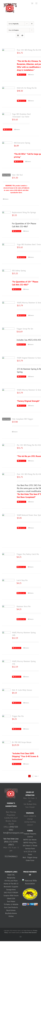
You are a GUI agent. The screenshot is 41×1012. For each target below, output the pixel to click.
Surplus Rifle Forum (11, 895)
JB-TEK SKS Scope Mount (21, 742)
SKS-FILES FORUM (11, 892)
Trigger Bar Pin (18, 716)
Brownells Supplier (11, 886)
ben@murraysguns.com (13, 832)
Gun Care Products (11, 907)
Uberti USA (11, 898)
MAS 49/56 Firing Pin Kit (27, 88)
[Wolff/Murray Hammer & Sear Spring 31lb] (8, 307)
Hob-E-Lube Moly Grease (22, 690)
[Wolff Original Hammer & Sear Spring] (8, 364)
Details (32, 74)
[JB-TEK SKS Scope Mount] (6, 744)
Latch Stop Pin (22, 580)
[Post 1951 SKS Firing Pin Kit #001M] (8, 477)
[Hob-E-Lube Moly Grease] (6, 694)
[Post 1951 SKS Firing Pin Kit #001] (8, 53)
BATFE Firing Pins (30, 842)
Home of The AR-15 (11, 883)
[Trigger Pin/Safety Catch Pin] (8, 557)
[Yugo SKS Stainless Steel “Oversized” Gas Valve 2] (8, 247)
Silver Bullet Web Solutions (29, 932)
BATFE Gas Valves (30, 839)
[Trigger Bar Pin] (6, 718)
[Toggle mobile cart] (32, 3)
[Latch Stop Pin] (8, 583)
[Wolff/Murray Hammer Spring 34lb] (6, 635)
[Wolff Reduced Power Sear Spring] (8, 528)
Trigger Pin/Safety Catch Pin (28, 554)
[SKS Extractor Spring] (7, 146)
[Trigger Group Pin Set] (8, 332)
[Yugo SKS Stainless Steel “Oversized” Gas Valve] (6, 116)
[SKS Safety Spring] (6, 276)
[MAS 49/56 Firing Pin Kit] (8, 91)
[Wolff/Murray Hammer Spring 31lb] (6, 664)
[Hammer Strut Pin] (8, 609)
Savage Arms (11, 889)
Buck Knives (11, 910)
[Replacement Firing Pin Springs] (6, 214)
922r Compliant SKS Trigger (22, 419)
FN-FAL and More (11, 881)
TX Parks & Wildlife (11, 904)
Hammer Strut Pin (24, 606)
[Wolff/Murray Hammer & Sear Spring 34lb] (8, 394)
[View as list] (22, 35)
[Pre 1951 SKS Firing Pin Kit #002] (8, 448)
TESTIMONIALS (11, 856)
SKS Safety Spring (19, 271)
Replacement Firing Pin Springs (24, 212)
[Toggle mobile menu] (36, 3)
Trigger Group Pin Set (25, 329)
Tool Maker (11, 901)
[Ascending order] (32, 23)
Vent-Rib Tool (17, 175)
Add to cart (22, 74)
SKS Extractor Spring (22, 143)
